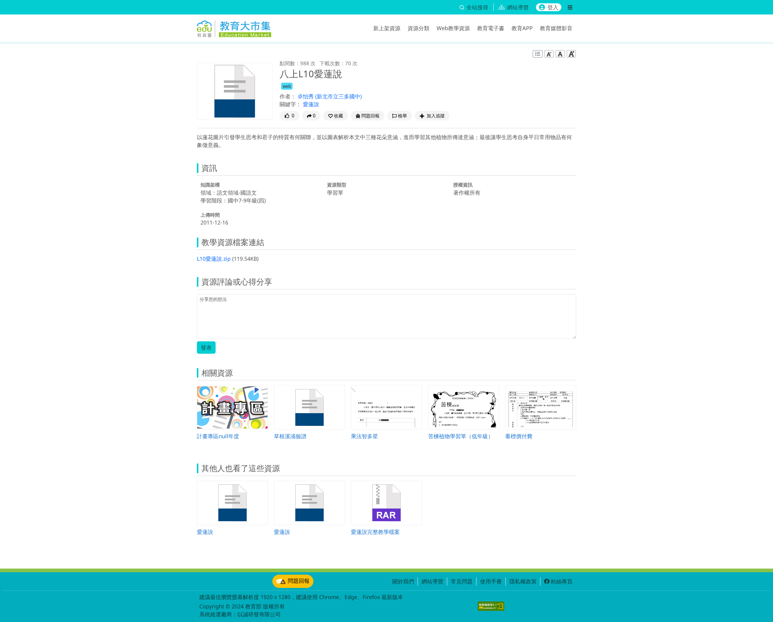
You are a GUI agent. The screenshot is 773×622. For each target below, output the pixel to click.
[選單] (570, 7)
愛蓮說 (311, 104)
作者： (288, 96)
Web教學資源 (453, 28)
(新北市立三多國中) (338, 96)
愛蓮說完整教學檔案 (375, 531)
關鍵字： (290, 104)
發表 (206, 347)
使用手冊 (491, 581)
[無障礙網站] (491, 606)
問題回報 (299, 580)
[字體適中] (560, 54)
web (287, 86)
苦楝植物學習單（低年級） (460, 436)
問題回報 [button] (370, 116)
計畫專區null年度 (218, 436)
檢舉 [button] (402, 116)
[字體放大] (571, 54)
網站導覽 (432, 581)
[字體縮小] (549, 54)
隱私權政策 (523, 581)
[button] (335, 116)
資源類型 (336, 184)
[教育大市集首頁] (234, 27)
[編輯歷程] (538, 54)
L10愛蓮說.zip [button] (214, 258)
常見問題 (462, 581)
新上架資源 (386, 28)
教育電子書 (490, 28)
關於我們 (403, 581)
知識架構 (210, 184)
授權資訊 (463, 184)
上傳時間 (210, 215)
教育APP (522, 28)
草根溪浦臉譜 (290, 436)
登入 (552, 7)
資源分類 (418, 28)
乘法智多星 (364, 436)
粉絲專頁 (562, 581)
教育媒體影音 (556, 28)
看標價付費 (518, 436)
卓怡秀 (306, 96)
